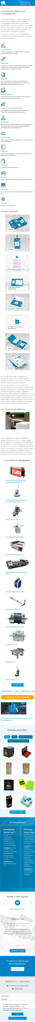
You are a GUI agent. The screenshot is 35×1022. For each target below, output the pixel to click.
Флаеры (14, 736)
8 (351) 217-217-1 (26, 2)
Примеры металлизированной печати (18, 741)
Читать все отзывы (17, 950)
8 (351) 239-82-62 (24, 981)
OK (17, 1014)
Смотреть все (17, 684)
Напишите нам (17, 969)
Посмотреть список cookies (17, 1018)
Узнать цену (9, 756)
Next (31, 902)
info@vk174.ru (27, 4)
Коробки (7, 736)
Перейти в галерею (17, 812)
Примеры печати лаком (25, 736)
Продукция (4, 999)
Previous (4, 902)
